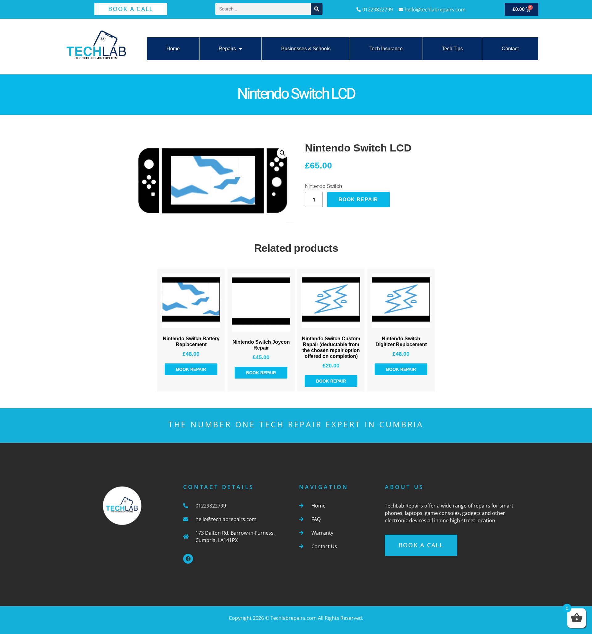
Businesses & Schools (306, 48)
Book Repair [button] (191, 369)
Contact (510, 48)
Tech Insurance (386, 48)
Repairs (227, 48)
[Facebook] (188, 559)
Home (173, 48)
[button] (282, 153)
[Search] (317, 9)
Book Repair (358, 199)
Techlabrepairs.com (293, 618)
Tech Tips (452, 48)
